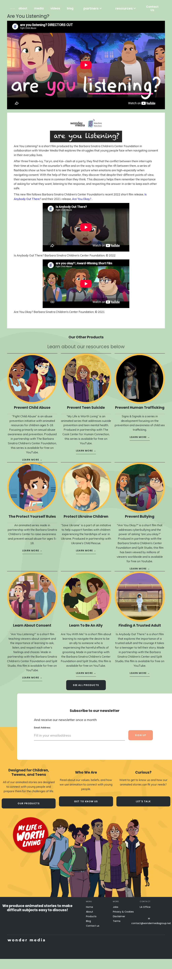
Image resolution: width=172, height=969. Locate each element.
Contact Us (152, 8)
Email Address (42, 727)
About (89, 911)
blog (70, 8)
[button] (92, 8)
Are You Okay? (81, 199)
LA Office (145, 907)
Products (91, 916)
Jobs (115, 907)
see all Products (86, 685)
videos (55, 8)
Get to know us (86, 801)
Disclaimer (119, 916)
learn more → (32, 459)
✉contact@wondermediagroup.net (149, 921)
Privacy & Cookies (123, 911)
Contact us (92, 925)
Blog (88, 921)
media (39, 8)
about (22, 8)
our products (29, 803)
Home (89, 907)
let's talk (143, 801)
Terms (116, 921)
